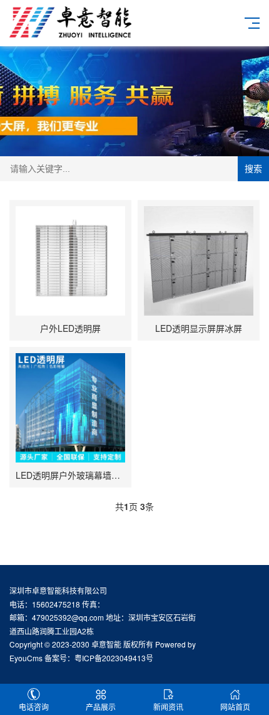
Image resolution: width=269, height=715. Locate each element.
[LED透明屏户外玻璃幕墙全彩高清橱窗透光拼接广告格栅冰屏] (70, 407)
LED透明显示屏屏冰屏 (198, 328)
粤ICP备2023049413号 (113, 657)
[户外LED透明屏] (70, 261)
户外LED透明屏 (70, 328)
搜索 (253, 169)
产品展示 (101, 706)
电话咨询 (34, 706)
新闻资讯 (168, 706)
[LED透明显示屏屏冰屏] (198, 261)
